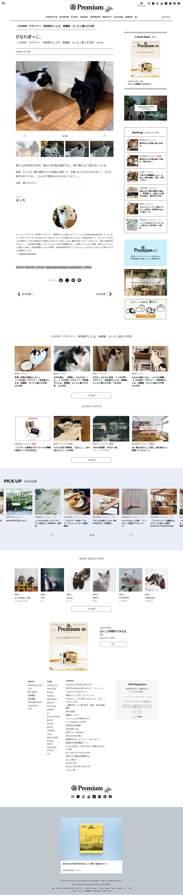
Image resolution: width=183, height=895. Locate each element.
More (91, 395)
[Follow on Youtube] (162, 3)
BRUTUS (59, 888)
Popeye (107, 888)
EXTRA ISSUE (50, 742)
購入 (113, 644)
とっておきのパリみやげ (76, 722)
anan (53, 888)
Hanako (94, 888)
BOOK (50, 727)
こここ (125, 888)
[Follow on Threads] (157, 3)
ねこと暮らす (71, 759)
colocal (119, 888)
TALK (49, 734)
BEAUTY (107, 17)
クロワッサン (79, 888)
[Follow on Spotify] (170, 3)
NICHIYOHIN (53, 716)
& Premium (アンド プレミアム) (91, 8)
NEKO (20, 267)
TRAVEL (84, 17)
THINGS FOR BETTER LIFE (79, 685)
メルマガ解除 (137, 717)
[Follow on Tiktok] (166, 3)
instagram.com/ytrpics (27, 254)
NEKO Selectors (91, 558)
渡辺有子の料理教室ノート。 (78, 743)
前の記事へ (27, 294)
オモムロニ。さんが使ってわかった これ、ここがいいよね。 (85, 700)
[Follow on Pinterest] (174, 3)
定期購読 (31, 695)
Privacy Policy (96, 891)
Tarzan (113, 888)
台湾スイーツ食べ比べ (75, 732)
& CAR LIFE (71, 763)
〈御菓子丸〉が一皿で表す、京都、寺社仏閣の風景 (85, 706)
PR (48, 754)
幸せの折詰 (70, 711)
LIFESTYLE (51, 17)
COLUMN (118, 17)
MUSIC (50, 720)
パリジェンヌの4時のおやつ (77, 718)
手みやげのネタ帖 (73, 736)
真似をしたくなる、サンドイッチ (80, 695)
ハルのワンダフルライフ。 (77, 691)
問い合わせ (32, 692)
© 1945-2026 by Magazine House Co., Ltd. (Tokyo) (91, 884)
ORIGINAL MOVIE (52, 749)
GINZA (87, 888)
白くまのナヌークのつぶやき (78, 752)
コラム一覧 (70, 770)
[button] (25, 135)
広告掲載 (31, 699)
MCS (130, 888)
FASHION (64, 17)
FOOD (74, 17)
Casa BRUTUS (69, 888)
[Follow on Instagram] (149, 3)
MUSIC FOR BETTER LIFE (78, 766)
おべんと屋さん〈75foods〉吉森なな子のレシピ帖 (85, 747)
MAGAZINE (52, 737)
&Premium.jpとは (35, 687)
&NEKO (129, 17)
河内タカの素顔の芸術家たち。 (79, 756)
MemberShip (35, 702)
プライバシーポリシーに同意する (138, 702)
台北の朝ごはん (72, 729)
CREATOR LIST (141, 5)
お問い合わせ (106, 891)
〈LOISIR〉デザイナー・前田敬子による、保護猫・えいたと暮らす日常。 (56, 26)
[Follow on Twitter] (153, 3)
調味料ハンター (72, 715)
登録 (137, 712)
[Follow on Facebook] (179, 3)
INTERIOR (95, 17)
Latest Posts (91, 406)
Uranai (51, 730)
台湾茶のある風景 (73, 725)
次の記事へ (102, 294)
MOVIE (50, 723)
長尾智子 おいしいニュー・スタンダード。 (84, 739)
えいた (21, 199)
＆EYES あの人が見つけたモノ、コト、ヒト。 (85, 688)
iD (136, 17)
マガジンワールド (77, 891)
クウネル (101, 888)
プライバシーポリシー (145, 705)
